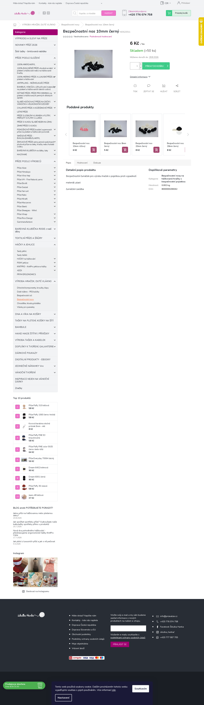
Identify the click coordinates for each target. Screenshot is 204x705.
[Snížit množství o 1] (140, 67)
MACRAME (22, 154)
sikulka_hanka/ (167, 632)
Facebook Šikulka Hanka (172, 626)
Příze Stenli (22, 206)
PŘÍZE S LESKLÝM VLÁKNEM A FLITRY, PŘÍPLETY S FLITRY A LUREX (34, 116)
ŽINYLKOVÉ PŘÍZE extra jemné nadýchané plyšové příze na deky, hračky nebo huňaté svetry (35, 144)
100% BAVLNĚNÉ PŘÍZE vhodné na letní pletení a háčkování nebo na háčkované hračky (35, 70)
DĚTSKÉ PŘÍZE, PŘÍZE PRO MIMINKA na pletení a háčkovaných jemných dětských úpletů (34, 95)
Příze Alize (21, 168)
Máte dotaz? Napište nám (24, 3)
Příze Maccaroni (24, 202)
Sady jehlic (22, 251)
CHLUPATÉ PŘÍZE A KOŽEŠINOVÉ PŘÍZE (34, 108)
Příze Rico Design (25, 218)
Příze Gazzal (22, 187)
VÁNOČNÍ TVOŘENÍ (25, 372)
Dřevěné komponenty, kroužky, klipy (33, 288)
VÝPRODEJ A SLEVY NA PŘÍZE (31, 38)
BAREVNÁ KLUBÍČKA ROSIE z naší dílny (33, 230)
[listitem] (84, 134)
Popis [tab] (68, 162)
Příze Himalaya (23, 172)
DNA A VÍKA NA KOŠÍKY (28, 314)
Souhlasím (141, 688)
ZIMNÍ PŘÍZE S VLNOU (27, 125)
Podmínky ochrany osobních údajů (88, 639)
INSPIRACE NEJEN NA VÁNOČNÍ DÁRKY (32, 380)
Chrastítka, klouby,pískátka (28, 303)
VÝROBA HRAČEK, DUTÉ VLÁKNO (33, 281)
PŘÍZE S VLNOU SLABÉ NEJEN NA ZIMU (34, 122)
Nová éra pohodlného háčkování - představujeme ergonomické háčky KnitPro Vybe (33, 532)
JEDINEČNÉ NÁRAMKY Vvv (29, 366)
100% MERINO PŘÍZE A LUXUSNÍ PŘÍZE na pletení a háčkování (36, 78)
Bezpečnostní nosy (25, 299)
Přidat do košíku (154, 66)
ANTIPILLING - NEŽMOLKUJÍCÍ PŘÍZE (33, 83)
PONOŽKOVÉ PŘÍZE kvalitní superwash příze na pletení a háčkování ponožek (34, 130)
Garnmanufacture (24, 222)
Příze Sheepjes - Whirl (27, 210)
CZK (166, 3)
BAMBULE (20, 327)
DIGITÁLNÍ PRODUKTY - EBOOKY (32, 359)
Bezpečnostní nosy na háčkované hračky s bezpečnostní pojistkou (173, 178)
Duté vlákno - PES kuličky (28, 291)
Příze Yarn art (23, 191)
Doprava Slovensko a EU (84, 629)
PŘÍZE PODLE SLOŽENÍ (27, 57)
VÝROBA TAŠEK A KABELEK (30, 340)
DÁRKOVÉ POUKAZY (26, 353)
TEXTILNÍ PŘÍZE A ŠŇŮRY (28, 238)
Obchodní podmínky (81, 634)
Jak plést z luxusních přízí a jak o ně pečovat (34, 541)
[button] (66, 134)
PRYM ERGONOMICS (26, 274)
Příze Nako (21, 195)
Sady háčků (22, 255)
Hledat (109, 13)
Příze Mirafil (22, 199)
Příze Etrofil (22, 183)
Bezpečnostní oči (24, 295)
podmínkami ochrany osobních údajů (128, 637)
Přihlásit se (120, 644)
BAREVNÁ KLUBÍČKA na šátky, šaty (32, 150)
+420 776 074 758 (169, 621)
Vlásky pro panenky (26, 307)
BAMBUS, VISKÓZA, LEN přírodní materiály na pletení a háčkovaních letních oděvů (36, 88)
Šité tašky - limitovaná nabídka (30, 51)
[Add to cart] (94, 150)
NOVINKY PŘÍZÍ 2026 (26, 44)
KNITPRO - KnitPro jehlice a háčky (32, 266)
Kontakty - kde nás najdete (50, 3)
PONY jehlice (22, 262)
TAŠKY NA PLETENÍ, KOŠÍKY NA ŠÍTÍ (34, 320)
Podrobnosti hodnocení (101, 36)
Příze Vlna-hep (23, 175)
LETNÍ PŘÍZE (22, 112)
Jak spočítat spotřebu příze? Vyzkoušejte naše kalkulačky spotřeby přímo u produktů (35, 523)
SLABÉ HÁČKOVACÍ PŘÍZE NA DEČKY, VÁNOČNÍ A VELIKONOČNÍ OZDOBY (34, 103)
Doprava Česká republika (77, 3)
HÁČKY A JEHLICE (25, 244)
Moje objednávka (80, 643)
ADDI (19, 270)
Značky (18, 388)
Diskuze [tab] (97, 162)
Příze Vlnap (22, 214)
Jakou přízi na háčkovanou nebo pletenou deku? (33, 514)
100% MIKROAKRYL (26, 64)
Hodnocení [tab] (82, 162)
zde (114, 690)
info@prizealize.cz (168, 616)
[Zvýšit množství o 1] (140, 64)
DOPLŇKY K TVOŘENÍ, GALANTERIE (34, 346)
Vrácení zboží (78, 648)
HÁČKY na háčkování (26, 259)
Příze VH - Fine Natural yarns (30, 179)
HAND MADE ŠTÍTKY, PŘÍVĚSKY (32, 333)
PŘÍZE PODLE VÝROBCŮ (28, 161)
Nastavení (63, 697)
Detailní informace (139, 76)
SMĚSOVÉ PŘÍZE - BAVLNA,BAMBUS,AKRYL (28, 137)
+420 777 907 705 (169, 637)
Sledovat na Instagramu (37, 591)
